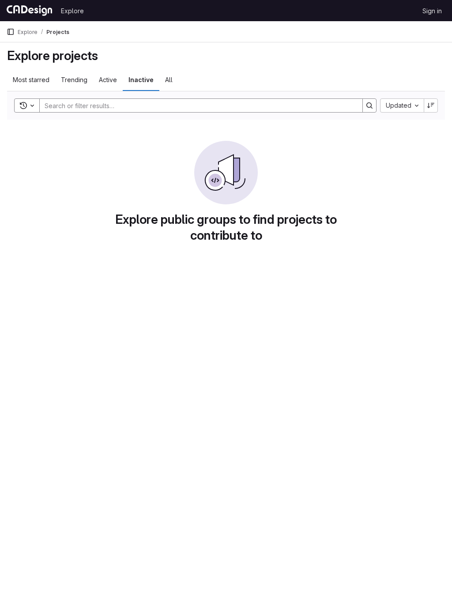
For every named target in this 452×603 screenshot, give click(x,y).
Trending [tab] (74, 79)
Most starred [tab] (31, 79)
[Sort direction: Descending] (431, 105)
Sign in (432, 11)
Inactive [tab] (141, 79)
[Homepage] (29, 11)
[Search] (369, 105)
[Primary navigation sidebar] (11, 32)
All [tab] (169, 79)
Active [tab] (108, 79)
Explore (72, 11)
